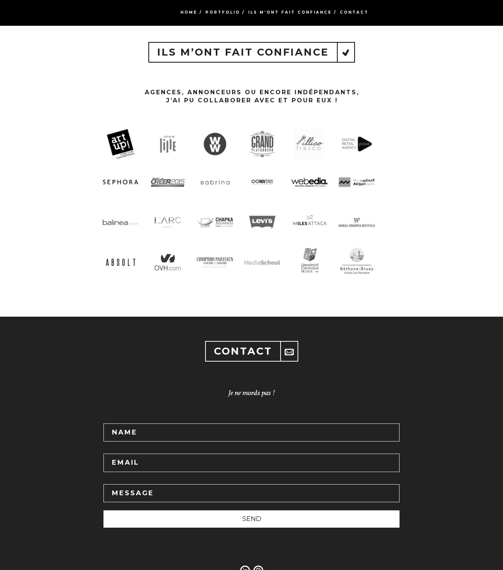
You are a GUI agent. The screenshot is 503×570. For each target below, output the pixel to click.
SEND (251, 519)
